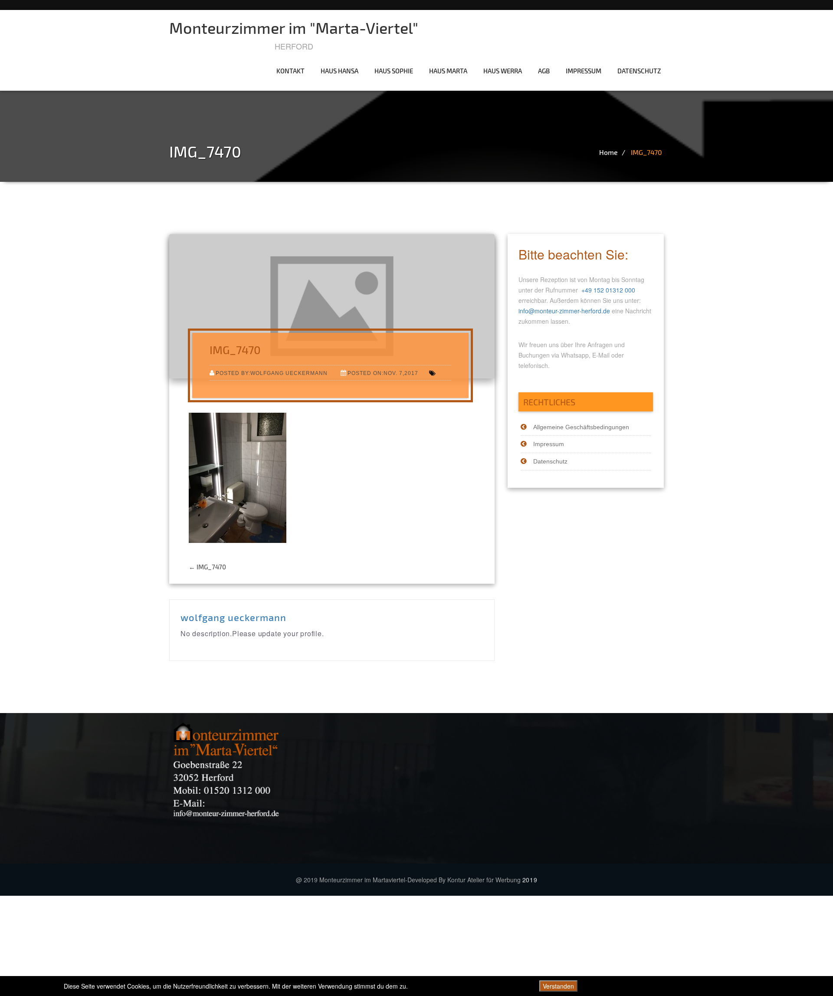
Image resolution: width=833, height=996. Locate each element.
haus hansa (339, 71)
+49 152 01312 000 (608, 290)
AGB (544, 71)
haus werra (502, 71)
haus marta (448, 71)
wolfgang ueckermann (233, 617)
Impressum (583, 71)
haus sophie (393, 71)
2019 (530, 879)
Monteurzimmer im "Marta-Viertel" (293, 27)
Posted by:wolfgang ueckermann (272, 373)
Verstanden (558, 986)
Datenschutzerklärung (739, 986)
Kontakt (290, 71)
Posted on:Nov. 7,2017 (383, 373)
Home (608, 152)
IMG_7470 (646, 152)
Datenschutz (639, 71)
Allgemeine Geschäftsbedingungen (581, 427)
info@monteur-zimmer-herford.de (564, 310)
